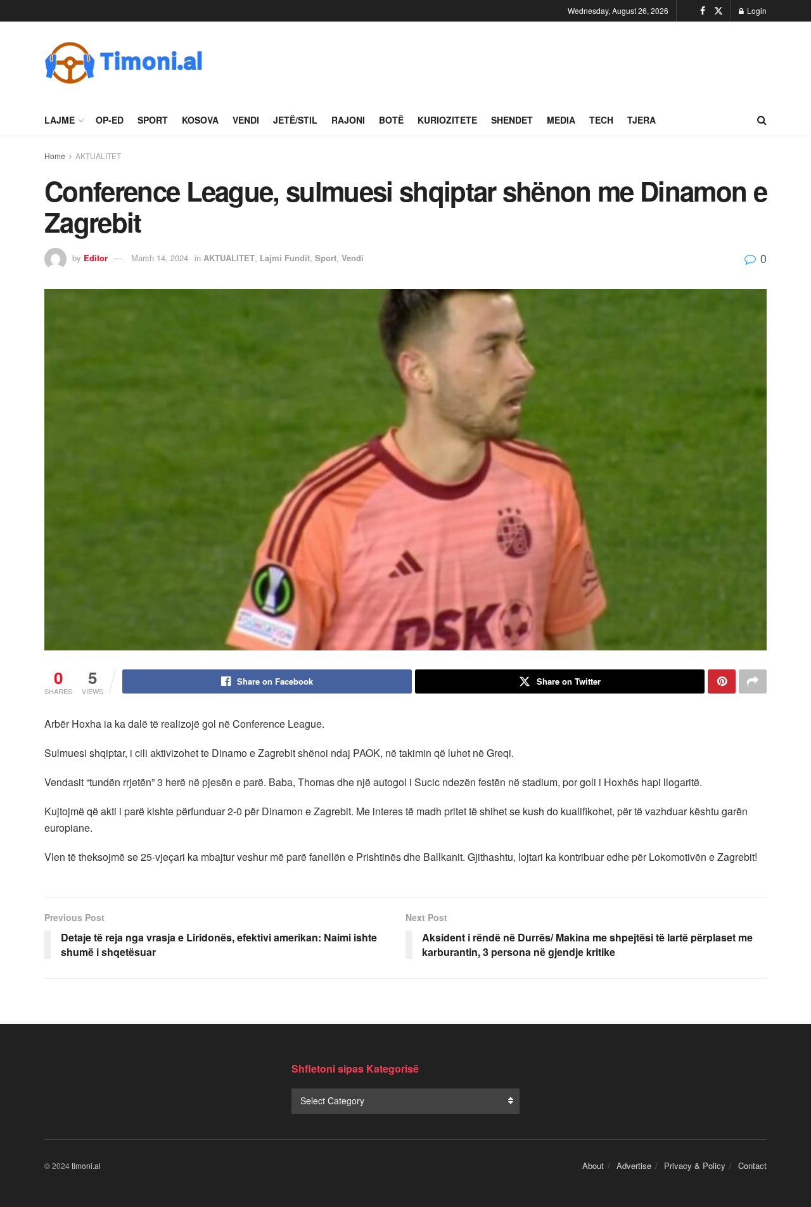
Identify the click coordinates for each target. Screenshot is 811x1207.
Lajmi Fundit (285, 258)
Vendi (246, 119)
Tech (601, 119)
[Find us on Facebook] (702, 11)
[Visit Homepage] (123, 63)
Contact (752, 1165)
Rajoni (348, 119)
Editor (96, 258)
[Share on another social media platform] (753, 681)
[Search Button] (762, 120)
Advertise (633, 1165)
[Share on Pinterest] (722, 681)
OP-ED (110, 119)
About (593, 1165)
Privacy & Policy (694, 1165)
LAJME (59, 119)
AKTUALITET (98, 155)
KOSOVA (200, 119)
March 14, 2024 (159, 258)
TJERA (641, 119)
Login (756, 10)
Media (561, 119)
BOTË (391, 119)
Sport (152, 119)
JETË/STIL (295, 119)
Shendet (512, 119)
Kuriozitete (447, 119)
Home (54, 155)
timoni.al (86, 1165)
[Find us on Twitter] (718, 11)
